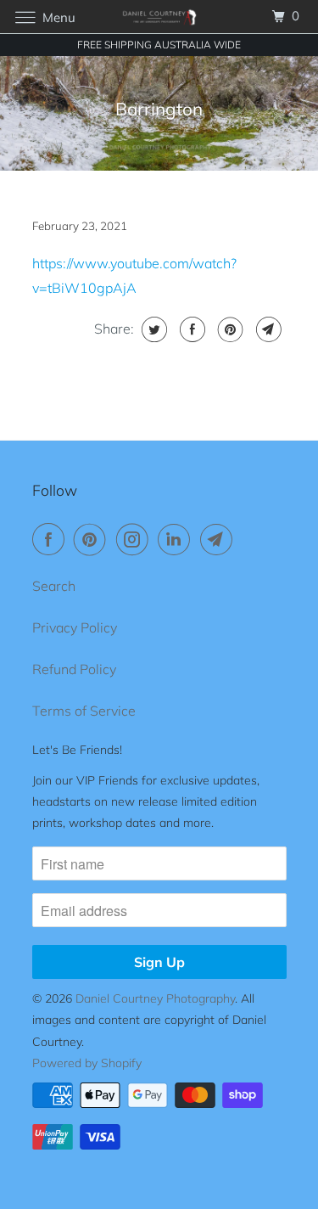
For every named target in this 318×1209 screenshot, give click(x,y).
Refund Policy (74, 669)
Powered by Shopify (87, 1063)
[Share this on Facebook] (190, 329)
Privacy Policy (74, 627)
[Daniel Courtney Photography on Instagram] (135, 539)
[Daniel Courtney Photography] (159, 16)
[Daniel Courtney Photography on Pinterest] (93, 539)
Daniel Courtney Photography (155, 998)
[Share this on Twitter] (152, 329)
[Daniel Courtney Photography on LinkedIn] (177, 539)
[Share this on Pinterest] (228, 329)
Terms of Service (84, 710)
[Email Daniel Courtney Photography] (219, 539)
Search (53, 585)
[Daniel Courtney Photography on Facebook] (51, 539)
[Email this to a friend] (267, 329)
